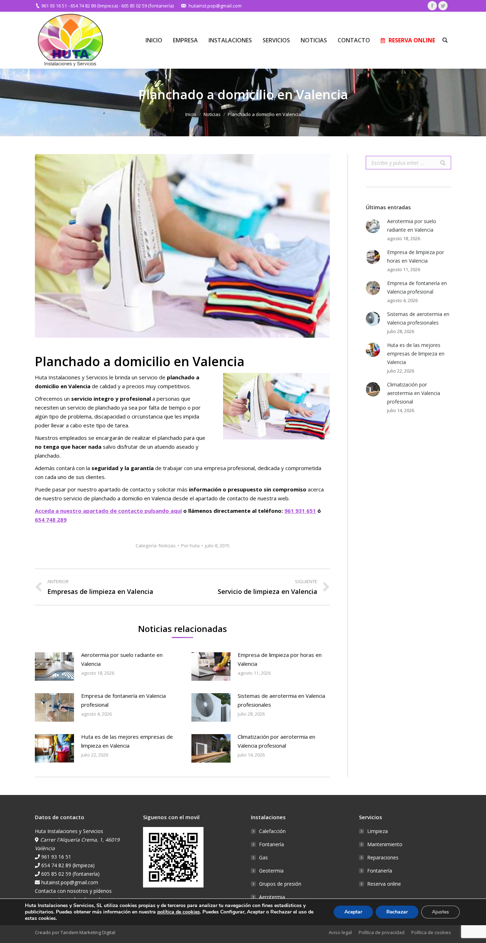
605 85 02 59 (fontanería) (147, 5)
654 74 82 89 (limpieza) (94, 5)
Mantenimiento (384, 844)
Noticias (212, 114)
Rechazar (397, 911)
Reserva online (384, 883)
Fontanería (271, 844)
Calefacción (272, 831)
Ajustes (440, 911)
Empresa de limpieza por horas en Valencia (280, 659)
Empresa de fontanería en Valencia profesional (123, 700)
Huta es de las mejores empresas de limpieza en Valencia (127, 741)
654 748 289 (51, 519)
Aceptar (353, 911)
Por (190, 545)
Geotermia (271, 870)
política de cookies (178, 911)
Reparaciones (382, 857)
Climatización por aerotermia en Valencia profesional (276, 741)
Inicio (190, 114)
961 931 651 (300, 510)
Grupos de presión (280, 883)
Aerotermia (272, 897)
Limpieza (377, 831)
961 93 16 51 (54, 5)
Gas (263, 857)
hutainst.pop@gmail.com (215, 5)
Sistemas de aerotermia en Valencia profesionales (281, 700)
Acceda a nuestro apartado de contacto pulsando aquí (108, 510)
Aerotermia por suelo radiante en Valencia (122, 659)
